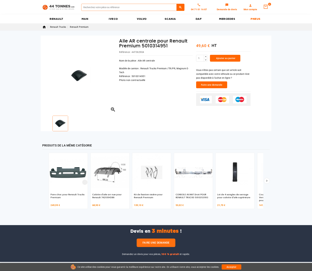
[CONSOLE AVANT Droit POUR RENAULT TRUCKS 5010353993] (193, 172)
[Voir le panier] (266, 7)
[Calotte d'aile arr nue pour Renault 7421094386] (110, 172)
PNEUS (255, 19)
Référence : (125, 52)
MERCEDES (227, 19)
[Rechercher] (180, 7)
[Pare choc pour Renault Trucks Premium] (68, 172)
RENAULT (56, 19)
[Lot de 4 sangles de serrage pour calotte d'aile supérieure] (234, 172)
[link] (227, 7)
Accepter (231, 267)
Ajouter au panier (225, 58)
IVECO (113, 19)
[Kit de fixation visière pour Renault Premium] (151, 172)
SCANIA (170, 19)
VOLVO (142, 19)
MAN (85, 19)
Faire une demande (156, 242)
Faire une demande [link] (211, 85)
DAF (199, 19)
